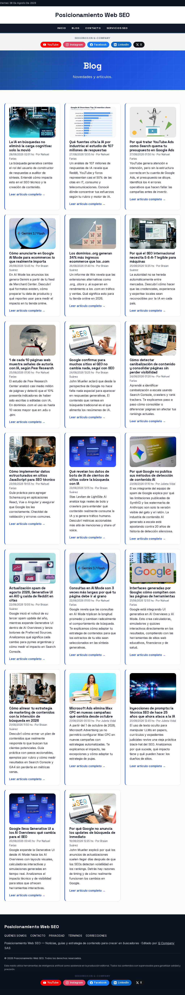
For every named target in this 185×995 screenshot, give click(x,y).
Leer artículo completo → (27, 194)
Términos (75, 935)
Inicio (61, 28)
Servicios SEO (117, 28)
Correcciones (96, 935)
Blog (75, 28)
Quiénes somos (15, 935)
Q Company (166, 943)
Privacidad (57, 935)
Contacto (93, 28)
